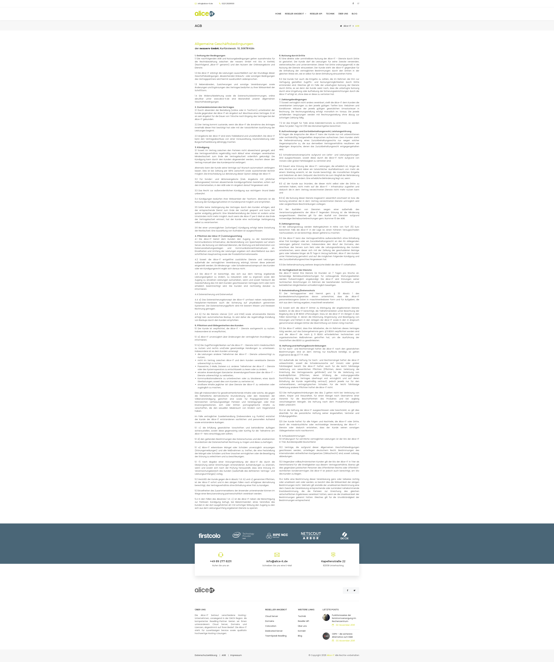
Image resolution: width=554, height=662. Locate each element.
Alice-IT (347, 25)
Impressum (236, 655)
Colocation (270, 626)
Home (278, 13)
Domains (269, 621)
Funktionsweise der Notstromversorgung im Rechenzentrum (344, 618)
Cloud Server (271, 616)
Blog (354, 13)
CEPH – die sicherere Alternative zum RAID (342, 635)
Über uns (343, 13)
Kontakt (302, 630)
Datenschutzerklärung (206, 655)
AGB (224, 655)
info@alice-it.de (205, 3)
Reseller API (316, 13)
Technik (330, 13)
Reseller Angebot (295, 13)
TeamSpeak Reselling (276, 635)
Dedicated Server (274, 630)
